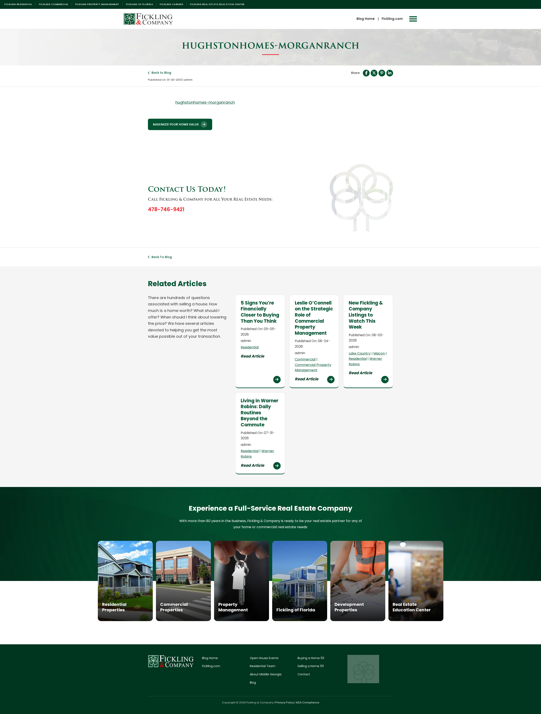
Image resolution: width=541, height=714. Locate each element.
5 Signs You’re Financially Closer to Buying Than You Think (260, 312)
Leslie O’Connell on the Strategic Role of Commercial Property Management (314, 318)
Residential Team (262, 666)
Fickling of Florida (139, 4)
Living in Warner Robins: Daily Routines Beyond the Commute (259, 412)
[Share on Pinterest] (381, 73)
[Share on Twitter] (374, 73)
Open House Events (264, 658)
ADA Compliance (307, 702)
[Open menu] (413, 19)
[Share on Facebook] (366, 73)
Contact (304, 674)
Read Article (252, 356)
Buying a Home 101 (311, 658)
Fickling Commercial (53, 4)
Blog (253, 682)
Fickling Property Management (97, 4)
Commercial (305, 359)
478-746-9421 (166, 209)
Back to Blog (161, 73)
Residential (250, 347)
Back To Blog (162, 257)
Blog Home (366, 18)
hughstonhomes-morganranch (205, 102)
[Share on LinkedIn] (389, 73)
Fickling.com (392, 18)
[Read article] (277, 379)
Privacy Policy (284, 702)
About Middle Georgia (265, 674)
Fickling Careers (171, 4)
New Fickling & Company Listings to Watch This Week (366, 315)
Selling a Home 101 (311, 666)
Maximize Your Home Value (176, 124)
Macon (379, 353)
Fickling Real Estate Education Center (217, 4)
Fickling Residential (18, 4)
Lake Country (360, 353)
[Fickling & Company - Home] (148, 19)
